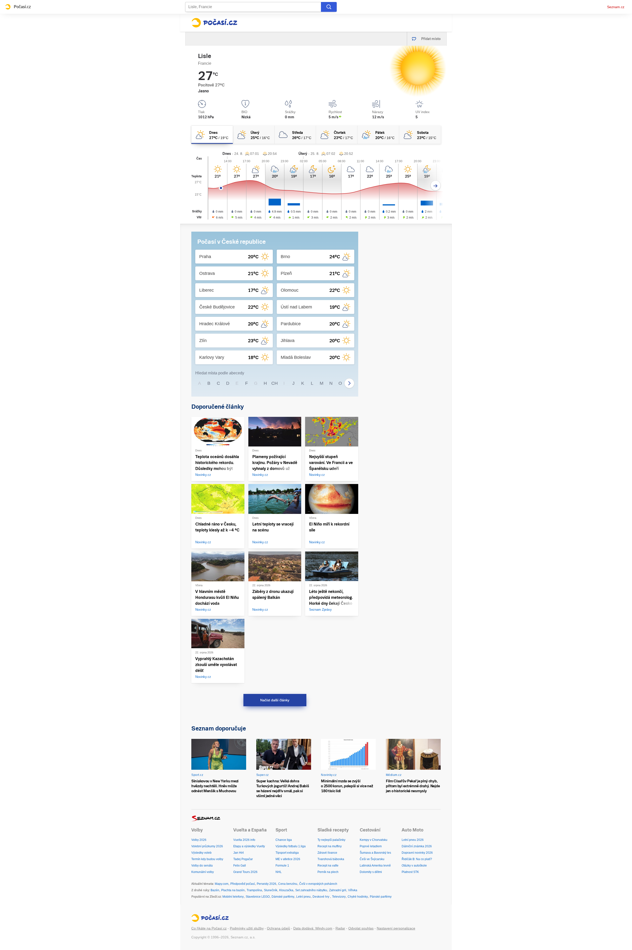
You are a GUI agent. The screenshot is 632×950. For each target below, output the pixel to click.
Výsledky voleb (201, 852)
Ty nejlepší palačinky (331, 840)
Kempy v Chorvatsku (373, 840)
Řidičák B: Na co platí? (417, 859)
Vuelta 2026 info (244, 840)
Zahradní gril (337, 890)
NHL (279, 872)
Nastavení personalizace (396, 928)
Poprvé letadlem (371, 846)
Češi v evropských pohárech (318, 884)
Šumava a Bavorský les (375, 852)
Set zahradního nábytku (311, 890)
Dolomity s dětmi (371, 872)
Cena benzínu (287, 884)
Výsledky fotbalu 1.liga (291, 846)
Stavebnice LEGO (258, 896)
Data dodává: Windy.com (312, 928)
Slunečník (270, 890)
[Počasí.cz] (214, 22)
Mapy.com (221, 884)
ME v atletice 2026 (288, 859)
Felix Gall (239, 865)
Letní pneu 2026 (413, 840)
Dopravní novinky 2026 (417, 852)
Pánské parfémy (381, 896)
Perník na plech (327, 872)
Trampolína (254, 890)
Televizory (339, 896)
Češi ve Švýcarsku (372, 859)
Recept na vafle (327, 865)
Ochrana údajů (278, 928)
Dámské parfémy (283, 896)
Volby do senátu (202, 865)
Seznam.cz (615, 7)
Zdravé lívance (327, 852)
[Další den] (436, 186)
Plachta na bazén (233, 890)
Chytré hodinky (358, 896)
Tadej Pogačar (243, 859)
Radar (340, 928)
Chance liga (284, 840)
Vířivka (352, 890)
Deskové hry (321, 896)
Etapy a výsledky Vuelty (249, 846)
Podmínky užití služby (247, 928)
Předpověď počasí (242, 884)
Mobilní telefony (233, 896)
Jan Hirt (238, 852)
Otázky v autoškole (414, 865)
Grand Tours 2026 (245, 872)
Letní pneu (303, 896)
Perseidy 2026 (266, 884)
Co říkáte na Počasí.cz (209, 928)
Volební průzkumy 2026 (207, 846)
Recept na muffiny (329, 846)
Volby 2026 (198, 840)
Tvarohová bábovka (330, 859)
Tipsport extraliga (287, 852)
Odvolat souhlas (361, 928)
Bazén (215, 890)
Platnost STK (410, 872)
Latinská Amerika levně (375, 865)
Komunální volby (202, 872)
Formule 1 (282, 865)
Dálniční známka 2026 (417, 846)
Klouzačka (286, 890)
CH (274, 383)
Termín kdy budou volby (207, 859)
